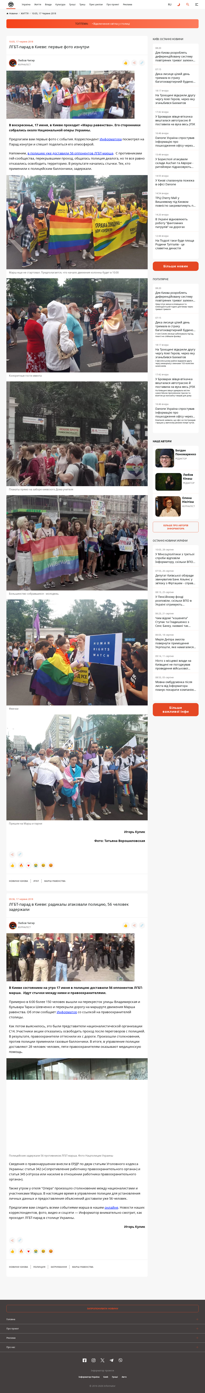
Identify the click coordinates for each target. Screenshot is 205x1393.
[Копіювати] (142, 63)
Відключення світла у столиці (111, 23)
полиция (39, 1266)
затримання (59, 1266)
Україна (26, 4)
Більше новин (175, 266)
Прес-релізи (96, 4)
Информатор (67, 1012)
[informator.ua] (10, 4)
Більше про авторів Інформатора (175, 527)
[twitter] (102, 1360)
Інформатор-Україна (89, 1377)
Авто (124, 1377)
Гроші (72, 4)
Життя (37, 4)
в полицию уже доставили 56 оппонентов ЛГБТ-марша (70, 153)
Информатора (111, 139)
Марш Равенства (55, 880)
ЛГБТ (36, 880)
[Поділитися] (134, 63)
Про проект (113, 4)
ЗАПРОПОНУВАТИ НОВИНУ (102, 1308)
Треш (82, 4)
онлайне (111, 1207)
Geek (105, 1377)
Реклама (127, 4)
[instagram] (93, 1360)
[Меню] (197, 4)
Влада (48, 4)
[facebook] (84, 1360)
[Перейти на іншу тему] (179, 4)
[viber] (120, 1360)
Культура (60, 4)
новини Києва (18, 880)
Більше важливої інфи (176, 709)
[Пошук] (188, 4)
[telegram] (111, 1360)
